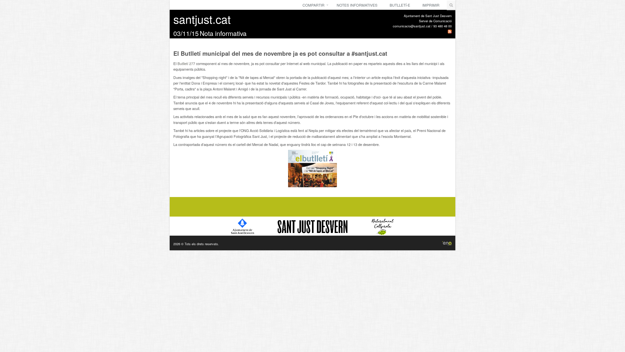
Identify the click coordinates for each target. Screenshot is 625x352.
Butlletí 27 (185, 63)
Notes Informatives (357, 5)
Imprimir (430, 5)
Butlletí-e (400, 5)
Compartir (313, 5)
